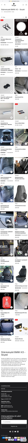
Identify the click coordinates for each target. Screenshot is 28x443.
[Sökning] (4, 4)
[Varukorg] (26, 4)
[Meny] (1, 4)
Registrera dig (14, 426)
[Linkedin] (18, 431)
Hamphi (6, 435)
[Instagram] (13, 431)
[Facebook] (10, 431)
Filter (4, 17)
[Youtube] (15, 431)
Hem (2, 11)
